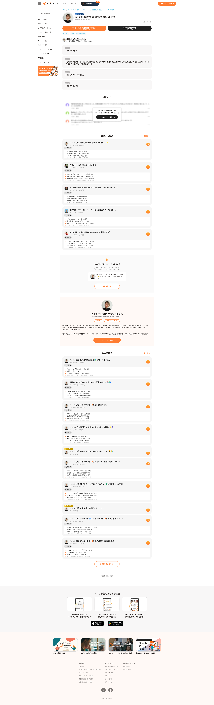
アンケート (108, 676)
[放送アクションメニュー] (150, 22)
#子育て (65, 34)
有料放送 (41, 58)
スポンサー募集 (109, 672)
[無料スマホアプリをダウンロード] (48, 71)
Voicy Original (42, 19)
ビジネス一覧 (42, 23)
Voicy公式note (127, 669)
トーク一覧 (41, 36)
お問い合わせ (108, 682)
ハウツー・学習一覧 (44, 32)
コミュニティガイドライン (86, 676)
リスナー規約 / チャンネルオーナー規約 (90, 669)
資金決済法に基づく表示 (85, 682)
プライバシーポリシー (85, 672)
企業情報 (81, 666)
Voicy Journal (126, 666)
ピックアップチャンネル (46, 49)
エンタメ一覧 (42, 41)
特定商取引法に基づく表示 (86, 679)
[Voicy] (48, 4)
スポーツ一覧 (42, 45)
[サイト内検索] (76, 3)
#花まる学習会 (80, 34)
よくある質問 (108, 679)
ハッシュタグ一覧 (43, 62)
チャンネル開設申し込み (111, 666)
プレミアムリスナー (44, 54)
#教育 (72, 34)
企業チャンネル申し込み (111, 669)
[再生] (148, 144)
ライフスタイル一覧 (44, 28)
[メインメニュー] (39, 3)
